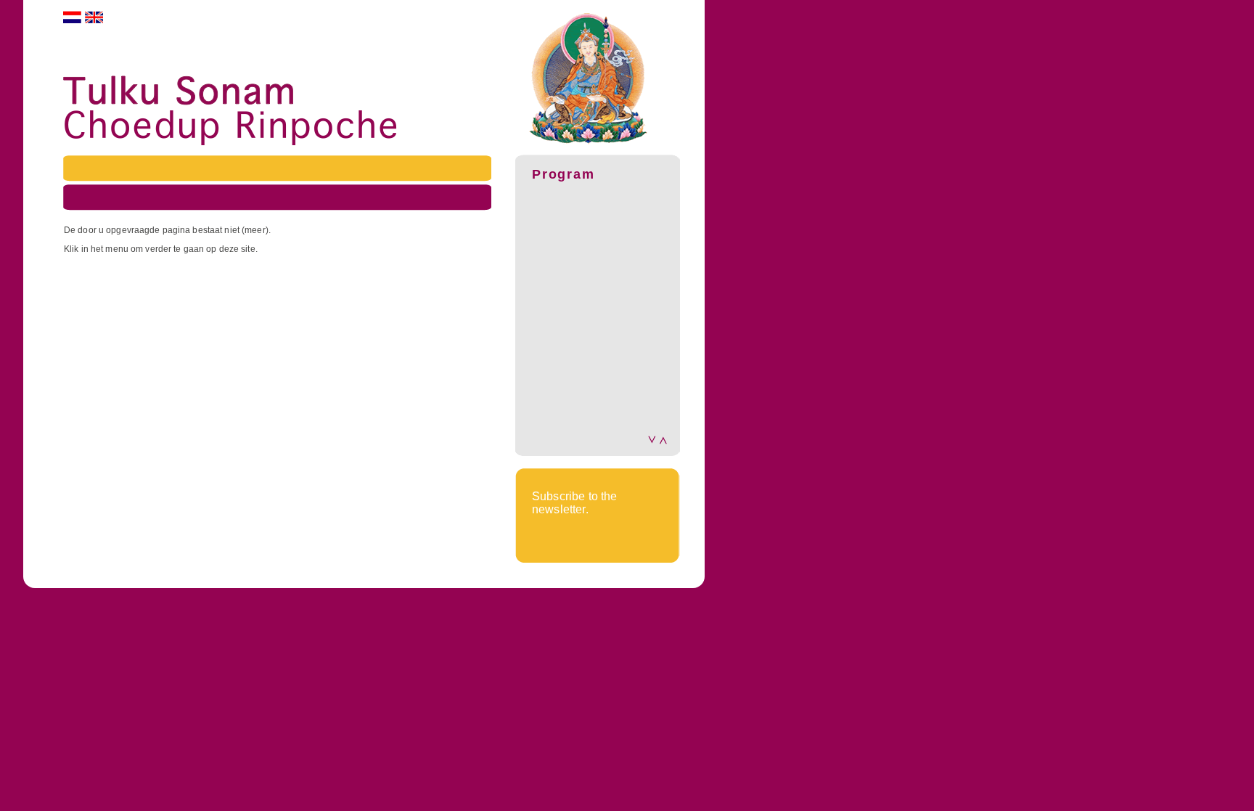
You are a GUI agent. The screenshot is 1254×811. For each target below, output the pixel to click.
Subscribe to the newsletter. (575, 502)
